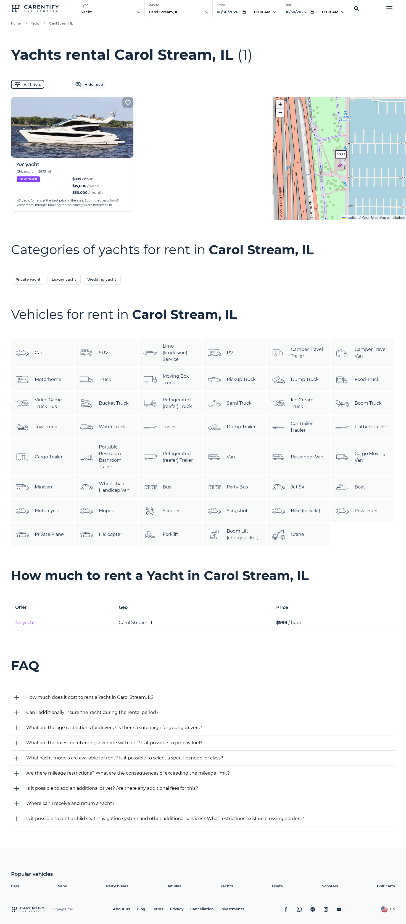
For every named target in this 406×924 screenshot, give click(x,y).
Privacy (177, 909)
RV (230, 352)
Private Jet (366, 510)
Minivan (43, 487)
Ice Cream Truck (302, 403)
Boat (360, 487)
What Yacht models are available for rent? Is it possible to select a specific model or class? (124, 758)
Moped (107, 510)
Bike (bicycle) (305, 510)
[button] (341, 154)
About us (121, 909)
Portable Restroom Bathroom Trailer (110, 456)
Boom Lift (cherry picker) (243, 534)
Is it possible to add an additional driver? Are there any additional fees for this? (112, 788)
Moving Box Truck (176, 379)
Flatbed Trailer (370, 426)
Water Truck (112, 426)
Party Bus (237, 487)
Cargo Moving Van (370, 457)
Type (84, 5)
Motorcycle (47, 510)
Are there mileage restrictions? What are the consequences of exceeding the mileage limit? (128, 773)
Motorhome (48, 379)
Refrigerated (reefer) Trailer (178, 457)
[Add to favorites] (127, 102)
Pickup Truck (241, 379)
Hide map (94, 84)
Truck (105, 379)
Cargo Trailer (48, 457)
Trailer (169, 426)
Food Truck (367, 379)
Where (154, 5)
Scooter (171, 510)
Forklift (170, 534)
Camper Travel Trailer (307, 353)
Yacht (86, 12)
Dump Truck (305, 379)
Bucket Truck (114, 403)
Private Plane (49, 534)
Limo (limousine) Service (175, 352)
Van (231, 457)
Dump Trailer (241, 426)
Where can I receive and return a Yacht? (70, 803)
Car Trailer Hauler (302, 427)
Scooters (330, 886)
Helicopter (110, 534)
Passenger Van (307, 457)
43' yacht (25, 622)
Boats (277, 886)
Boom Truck (368, 403)
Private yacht (28, 279)
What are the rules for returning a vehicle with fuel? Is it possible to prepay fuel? (114, 742)
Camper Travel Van (371, 353)
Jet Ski (298, 487)
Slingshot (237, 510)
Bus (167, 487)
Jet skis (174, 886)
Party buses (117, 886)
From (221, 5)
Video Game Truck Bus (48, 403)
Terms (157, 909)
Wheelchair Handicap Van (114, 487)
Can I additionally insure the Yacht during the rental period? (92, 712)
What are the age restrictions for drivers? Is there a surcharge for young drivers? (114, 727)
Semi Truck (239, 403)
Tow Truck (46, 426)
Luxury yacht (64, 279)
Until (288, 5)
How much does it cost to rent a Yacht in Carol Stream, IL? (90, 697)
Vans (62, 886)
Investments (232, 909)
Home (16, 23)
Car (38, 352)
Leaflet (351, 217)
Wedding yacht (101, 279)
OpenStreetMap (374, 217)
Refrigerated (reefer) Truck (177, 403)
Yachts (226, 886)
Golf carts (386, 886)
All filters (32, 84)
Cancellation (202, 909)
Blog (141, 909)
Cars (15, 886)
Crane (297, 534)
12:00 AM (262, 12)
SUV (103, 352)
